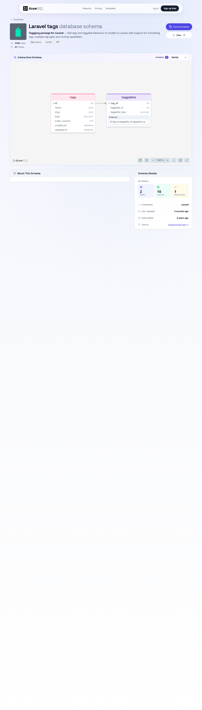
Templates (110, 8)
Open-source (35, 42)
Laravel (49, 42)
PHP (57, 42)
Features (87, 8)
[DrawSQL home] (34, 8)
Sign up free (170, 8)
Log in (156, 8)
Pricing (98, 8)
